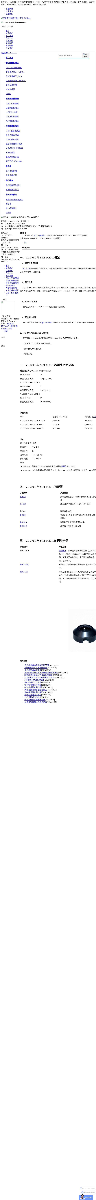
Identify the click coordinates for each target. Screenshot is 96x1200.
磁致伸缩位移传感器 (14, 144)
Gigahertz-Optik (46, 322)
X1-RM (23, 504)
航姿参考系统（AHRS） (16, 81)
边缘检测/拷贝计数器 (14, 148)
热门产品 (9, 36)
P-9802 (23, 515)
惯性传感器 (10, 285)
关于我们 (9, 33)
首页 (7, 31)
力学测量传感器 (12, 99)
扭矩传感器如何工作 (32, 670)
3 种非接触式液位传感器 (34, 680)
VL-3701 (26, 268)
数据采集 (9, 180)
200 (94, 417)
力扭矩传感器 (11, 288)
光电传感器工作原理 (32, 682)
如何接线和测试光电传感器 (35, 702)
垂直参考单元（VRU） (15, 72)
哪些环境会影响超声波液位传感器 (38, 675)
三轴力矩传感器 (12, 108)
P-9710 (23, 497)
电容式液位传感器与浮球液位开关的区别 (41, 673)
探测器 (8, 204)
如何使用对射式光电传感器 (35, 668)
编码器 (8, 166)
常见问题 (9, 46)
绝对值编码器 (11, 171)
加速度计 (9, 276)
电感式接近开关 (12, 157)
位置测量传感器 (12, 126)
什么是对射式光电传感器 (34, 700)
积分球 (8, 213)
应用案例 (9, 41)
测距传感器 (10, 152)
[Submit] (85, 55)
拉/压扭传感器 (11, 112)
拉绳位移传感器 (12, 139)
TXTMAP (5, 326)
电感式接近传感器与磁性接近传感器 (39, 678)
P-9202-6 (23, 526)
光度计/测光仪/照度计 (14, 200)
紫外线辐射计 (11, 208)
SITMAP (10, 324)
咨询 (5, 331)
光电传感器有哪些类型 (33, 692)
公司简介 (9, 11)
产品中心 (9, 38)
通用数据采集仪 (12, 190)
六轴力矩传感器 (12, 104)
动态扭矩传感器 (12, 117)
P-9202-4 (23, 522)
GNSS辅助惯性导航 (14, 68)
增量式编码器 (11, 175)
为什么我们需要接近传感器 (35, 690)
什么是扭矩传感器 (31, 697)
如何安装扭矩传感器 (32, 695)
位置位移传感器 (12, 290)
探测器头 (62, 551)
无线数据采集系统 (13, 185)
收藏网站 (9, 9)
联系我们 (9, 14)
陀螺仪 (8, 94)
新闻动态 (9, 43)
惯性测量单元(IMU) (14, 76)
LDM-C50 (24, 572)
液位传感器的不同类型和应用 (36, 665)
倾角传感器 (10, 89)
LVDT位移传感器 (13, 131)
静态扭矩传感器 (12, 121)
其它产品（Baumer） (14, 161)
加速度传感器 (11, 85)
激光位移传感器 (12, 135)
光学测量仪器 (11, 195)
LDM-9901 (24, 565)
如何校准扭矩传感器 (32, 685)
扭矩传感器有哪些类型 (33, 687)
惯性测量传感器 (12, 63)
